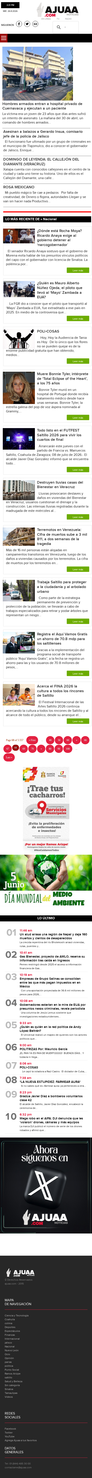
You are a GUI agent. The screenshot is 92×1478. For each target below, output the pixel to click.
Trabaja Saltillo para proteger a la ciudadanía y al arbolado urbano (61, 587)
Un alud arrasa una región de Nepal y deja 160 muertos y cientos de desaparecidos (53, 936)
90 (59, 748)
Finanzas (10, 1334)
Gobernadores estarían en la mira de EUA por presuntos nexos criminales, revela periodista (53, 1007)
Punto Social (12, 1369)
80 (50, 748)
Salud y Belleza (13, 1381)
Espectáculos (12, 1331)
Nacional (10, 1346)
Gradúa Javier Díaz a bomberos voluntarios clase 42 (51, 1098)
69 (23, 748)
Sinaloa (9, 1389)
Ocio (7, 1354)
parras (8, 1361)
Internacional (12, 1338)
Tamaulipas (11, 1392)
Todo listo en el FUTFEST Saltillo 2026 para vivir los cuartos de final (59, 435)
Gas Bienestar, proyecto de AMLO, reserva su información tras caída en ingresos (52, 959)
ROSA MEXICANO (18, 187)
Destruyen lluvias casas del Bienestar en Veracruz (60, 484)
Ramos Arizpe (13, 1373)
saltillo (8, 1377)
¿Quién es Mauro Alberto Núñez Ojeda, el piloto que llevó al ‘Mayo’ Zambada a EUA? (59, 290)
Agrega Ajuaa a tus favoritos (21, 1440)
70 (32, 748)
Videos (9, 1396)
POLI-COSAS (48, 331)
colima (8, 1323)
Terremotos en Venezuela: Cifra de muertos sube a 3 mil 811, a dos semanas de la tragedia (62, 537)
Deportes (10, 1327)
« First (32, 740)
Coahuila (10, 1319)
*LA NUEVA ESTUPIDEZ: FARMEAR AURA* (50, 1082)
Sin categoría (12, 1385)
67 (7, 748)
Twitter (9, 1432)
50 (59, 740)
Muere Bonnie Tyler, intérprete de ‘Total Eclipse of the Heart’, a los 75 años (62, 378)
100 (68, 748)
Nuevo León (12, 1350)
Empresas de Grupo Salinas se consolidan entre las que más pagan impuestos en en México (50, 983)
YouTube (10, 1436)
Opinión (9, 1358)
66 (85, 740)
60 (68, 740)
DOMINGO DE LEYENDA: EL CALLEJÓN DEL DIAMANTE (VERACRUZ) (41, 161)
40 (50, 740)
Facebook (10, 1428)
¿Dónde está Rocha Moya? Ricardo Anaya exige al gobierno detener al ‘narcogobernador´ (59, 238)
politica (9, 1365)
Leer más (78, 270)
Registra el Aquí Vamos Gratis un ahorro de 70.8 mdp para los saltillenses (62, 639)
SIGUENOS (7, 25)
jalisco (8, 1342)
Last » (9, 757)
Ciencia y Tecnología (16, 1315)
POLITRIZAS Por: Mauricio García (43, 1049)
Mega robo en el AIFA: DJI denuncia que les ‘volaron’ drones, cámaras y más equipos (51, 1120)
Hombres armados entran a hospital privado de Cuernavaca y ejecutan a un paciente (42, 106)
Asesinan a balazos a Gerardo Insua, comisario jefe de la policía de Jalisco (43, 134)
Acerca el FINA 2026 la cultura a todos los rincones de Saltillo (60, 691)
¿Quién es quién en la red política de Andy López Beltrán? (50, 1029)
